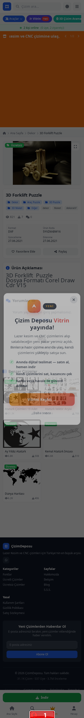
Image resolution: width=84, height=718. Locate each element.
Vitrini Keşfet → (42, 399)
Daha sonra (42, 413)
